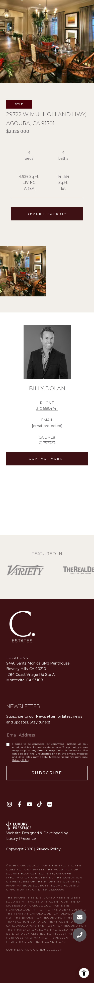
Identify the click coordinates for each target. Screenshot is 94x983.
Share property (47, 213)
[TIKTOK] (39, 804)
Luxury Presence (21, 838)
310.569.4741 (47, 408)
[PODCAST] (49, 804)
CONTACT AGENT (47, 458)
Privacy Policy (20, 760)
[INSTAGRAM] (9, 804)
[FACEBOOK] (19, 804)
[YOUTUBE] (29, 804)
